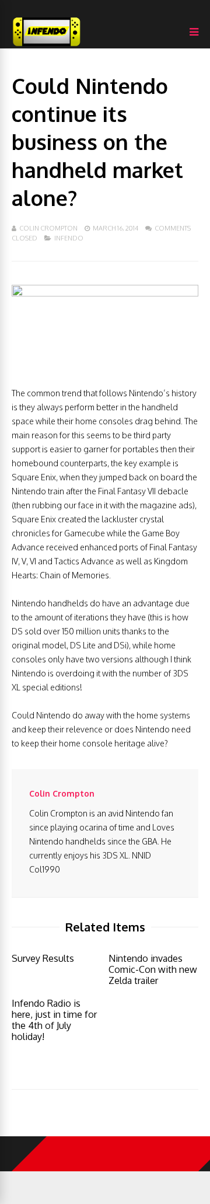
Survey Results (43, 958)
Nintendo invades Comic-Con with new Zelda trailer (152, 969)
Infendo (68, 238)
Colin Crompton (48, 228)
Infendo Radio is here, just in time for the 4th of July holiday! (54, 1019)
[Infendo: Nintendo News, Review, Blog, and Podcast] (47, 45)
